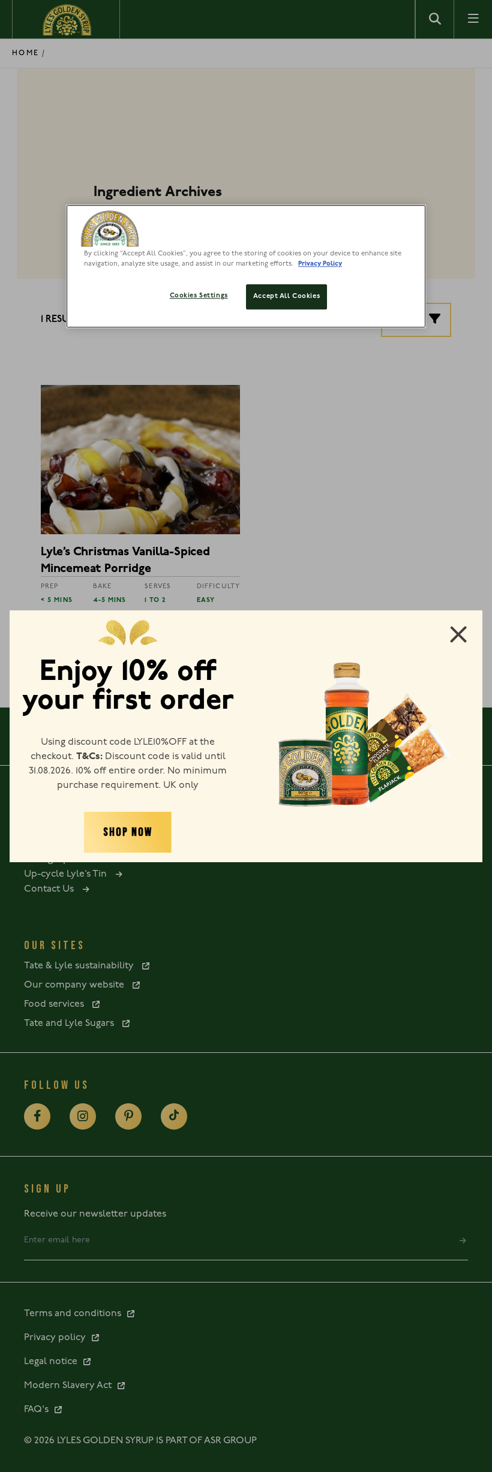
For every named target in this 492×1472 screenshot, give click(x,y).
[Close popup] (458, 634)
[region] (246, 266)
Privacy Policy (320, 264)
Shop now (127, 832)
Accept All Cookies (286, 296)
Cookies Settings (199, 296)
